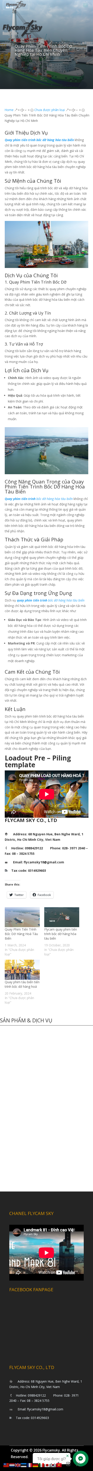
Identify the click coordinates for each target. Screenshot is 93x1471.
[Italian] (41, 1465)
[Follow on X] (78, 1464)
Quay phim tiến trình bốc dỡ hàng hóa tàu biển (39, 140)
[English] (18, 1465)
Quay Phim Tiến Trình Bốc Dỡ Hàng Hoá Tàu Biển (21, 933)
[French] (30, 1465)
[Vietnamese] (59, 1465)
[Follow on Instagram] (68, 1464)
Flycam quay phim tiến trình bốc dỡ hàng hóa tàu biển (60, 933)
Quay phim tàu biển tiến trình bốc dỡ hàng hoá (22, 984)
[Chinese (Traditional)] (6, 1465)
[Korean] (53, 1465)
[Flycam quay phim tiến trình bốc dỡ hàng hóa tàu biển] (61, 917)
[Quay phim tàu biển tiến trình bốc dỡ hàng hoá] (22, 970)
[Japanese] (47, 1465)
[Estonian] (24, 1465)
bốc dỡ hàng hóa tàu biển (39, 499)
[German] (36, 1465)
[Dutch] (12, 1465)
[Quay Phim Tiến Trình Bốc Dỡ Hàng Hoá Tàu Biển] (22, 917)
